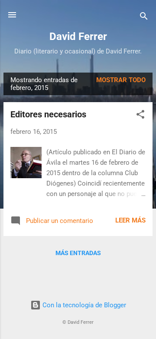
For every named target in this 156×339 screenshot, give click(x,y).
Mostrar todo (121, 80)
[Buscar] (144, 17)
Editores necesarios (48, 114)
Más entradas (78, 252)
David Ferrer (78, 36)
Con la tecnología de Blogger (83, 305)
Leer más (130, 220)
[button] (140, 116)
